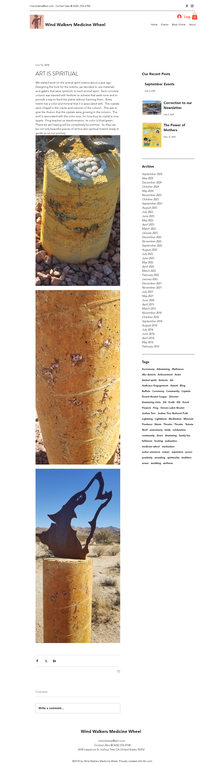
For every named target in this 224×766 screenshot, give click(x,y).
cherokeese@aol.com (42, 6)
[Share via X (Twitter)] (45, 660)
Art (171, 380)
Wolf (145, 429)
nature (166, 452)
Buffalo (146, 391)
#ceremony (148, 369)
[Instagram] (192, 6)
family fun (184, 435)
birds (167, 429)
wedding (156, 463)
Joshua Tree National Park (173, 413)
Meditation (175, 418)
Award (174, 385)
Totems (189, 424)
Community (172, 391)
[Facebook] (187, 6)
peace (188, 452)
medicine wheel (151, 446)
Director (173, 396)
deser (160, 435)
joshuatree (171, 440)
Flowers (146, 407)
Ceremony (158, 391)
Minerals (188, 418)
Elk (178, 402)
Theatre (178, 424)
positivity (147, 457)
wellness (168, 463)
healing (158, 440)
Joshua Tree (149, 413)
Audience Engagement (155, 385)
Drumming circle (151, 402)
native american (151, 452)
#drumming (163, 369)
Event (186, 402)
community (148, 435)
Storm (158, 424)
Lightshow (161, 418)
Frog (155, 407)
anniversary (156, 429)
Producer (147, 424)
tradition (186, 457)
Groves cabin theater (172, 407)
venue (145, 463)
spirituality (173, 457)
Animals (163, 380)
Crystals (185, 391)
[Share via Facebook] (37, 660)
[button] (195, 16)
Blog (182, 385)
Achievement (165, 374)
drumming (171, 435)
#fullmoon (178, 369)
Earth (172, 402)
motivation (168, 446)
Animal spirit (149, 380)
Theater (167, 424)
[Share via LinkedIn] (54, 660)
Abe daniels (149, 374)
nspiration (177, 452)
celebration (179, 429)
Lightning (147, 418)
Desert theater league (154, 396)
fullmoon (147, 440)
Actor (178, 374)
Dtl (164, 402)
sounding (160, 457)
